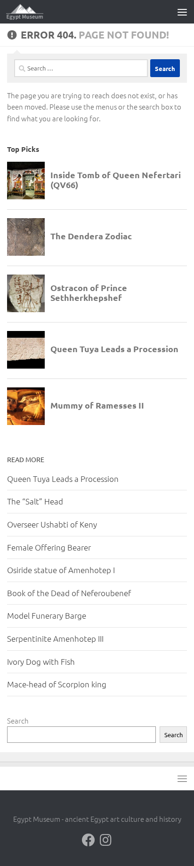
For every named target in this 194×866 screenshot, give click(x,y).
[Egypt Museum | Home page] (31, 12)
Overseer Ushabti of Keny (52, 524)
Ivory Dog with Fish (41, 661)
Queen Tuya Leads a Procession (63, 478)
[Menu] (182, 12)
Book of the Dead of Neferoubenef (69, 593)
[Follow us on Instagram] (105, 840)
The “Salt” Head (35, 501)
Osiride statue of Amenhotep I (61, 570)
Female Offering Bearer (49, 547)
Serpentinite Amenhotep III (55, 638)
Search (18, 720)
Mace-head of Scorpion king (56, 684)
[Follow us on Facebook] (88, 840)
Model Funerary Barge (46, 615)
